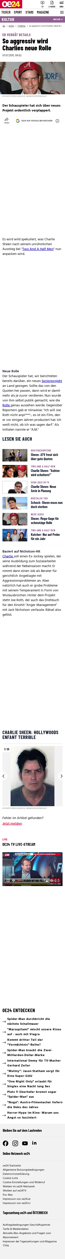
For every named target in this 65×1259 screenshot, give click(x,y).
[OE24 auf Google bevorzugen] (57, 121)
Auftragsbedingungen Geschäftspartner (26, 1225)
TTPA (6, 1246)
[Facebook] (5, 1143)
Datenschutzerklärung (16, 1174)
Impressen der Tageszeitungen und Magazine (30, 1241)
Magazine (43, 12)
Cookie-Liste (10, 1178)
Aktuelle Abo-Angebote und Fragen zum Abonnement (27, 1235)
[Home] (3, 26)
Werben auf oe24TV (14, 1191)
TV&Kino (21, 26)
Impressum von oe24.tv (17, 1203)
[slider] (20, 880)
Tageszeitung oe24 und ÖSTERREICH (25, 1213)
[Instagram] (15, 1143)
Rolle (6, 405)
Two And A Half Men (38, 249)
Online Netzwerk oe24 (16, 1153)
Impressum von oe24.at (17, 1199)
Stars (29, 12)
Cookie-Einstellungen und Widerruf (24, 1182)
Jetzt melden (12, 823)
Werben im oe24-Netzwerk (19, 1186)
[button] (8, 880)
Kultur (8, 19)
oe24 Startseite (12, 1166)
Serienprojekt (52, 381)
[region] (32, 778)
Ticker (5, 12)
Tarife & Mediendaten (16, 1229)
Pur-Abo (8, 1195)
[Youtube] (25, 1143)
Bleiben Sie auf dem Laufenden (22, 1130)
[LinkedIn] (34, 1143)
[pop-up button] (51, 880)
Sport (18, 12)
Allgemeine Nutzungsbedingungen (23, 1170)
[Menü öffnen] (61, 12)
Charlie (8, 556)
